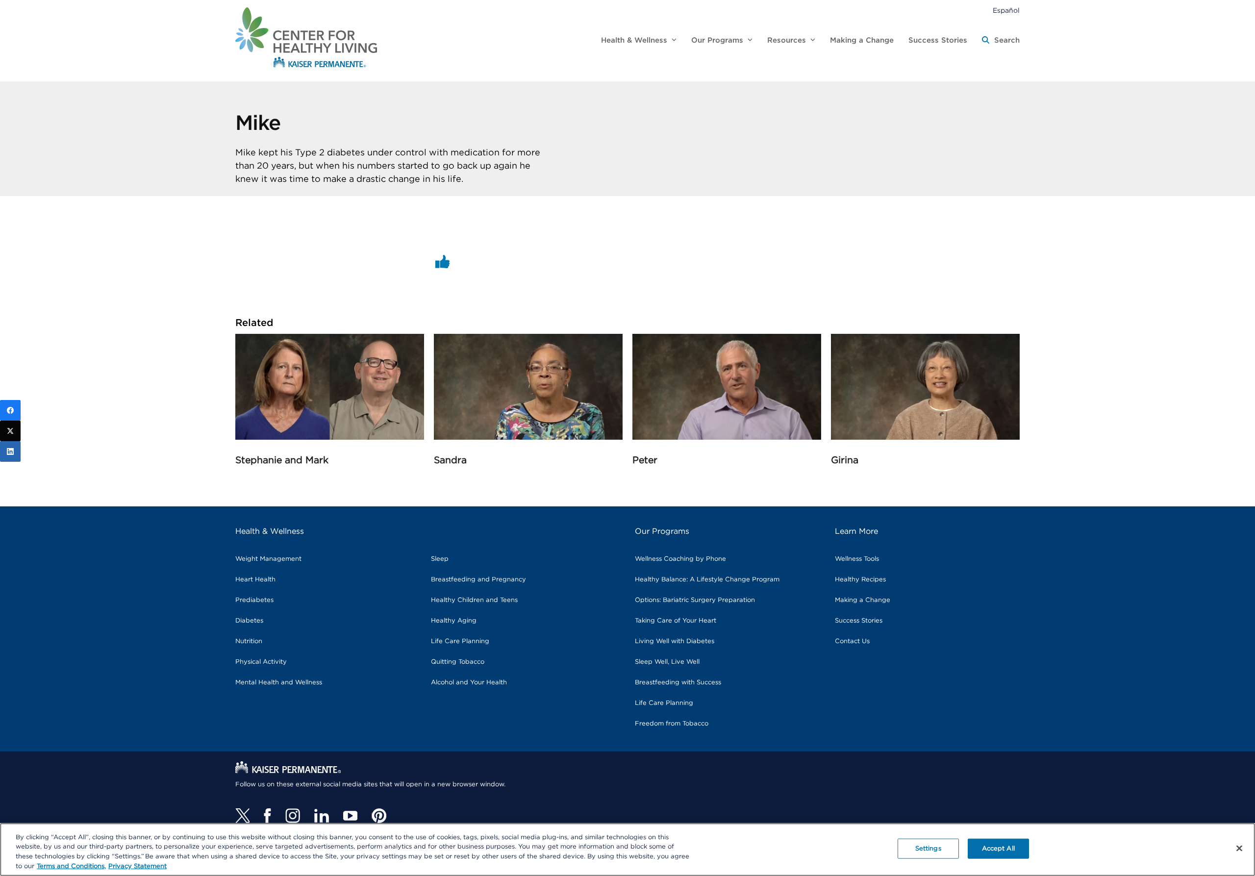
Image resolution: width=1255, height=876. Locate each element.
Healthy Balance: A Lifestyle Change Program (707, 579)
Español (1006, 10)
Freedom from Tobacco (671, 724)
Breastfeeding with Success (678, 682)
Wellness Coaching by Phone (680, 559)
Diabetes (249, 621)
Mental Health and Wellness (278, 682)
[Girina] (925, 437)
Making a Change (862, 600)
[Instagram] (292, 815)
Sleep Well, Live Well (667, 662)
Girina (844, 460)
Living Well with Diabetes (674, 641)
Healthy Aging (454, 621)
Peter (644, 460)
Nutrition (248, 641)
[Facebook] (267, 815)
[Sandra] (528, 437)
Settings (928, 849)
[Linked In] (321, 815)
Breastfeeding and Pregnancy (478, 579)
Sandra (450, 460)
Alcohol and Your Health (469, 682)
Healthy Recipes (860, 579)
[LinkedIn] (10, 451)
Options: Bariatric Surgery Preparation (695, 600)
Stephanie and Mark (281, 460)
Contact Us (852, 641)
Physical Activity (261, 662)
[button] (1001, 40)
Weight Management (268, 559)
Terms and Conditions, (71, 866)
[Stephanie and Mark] (329, 437)
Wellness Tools (857, 559)
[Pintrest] (379, 815)
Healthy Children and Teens (474, 600)
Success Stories (858, 621)
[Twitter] (242, 815)
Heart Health (255, 579)
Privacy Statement (137, 866)
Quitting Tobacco (457, 662)
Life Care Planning (460, 641)
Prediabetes (254, 600)
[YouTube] (350, 815)
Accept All (998, 849)
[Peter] (726, 437)
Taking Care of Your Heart (675, 621)
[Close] (1239, 848)
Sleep (440, 559)
